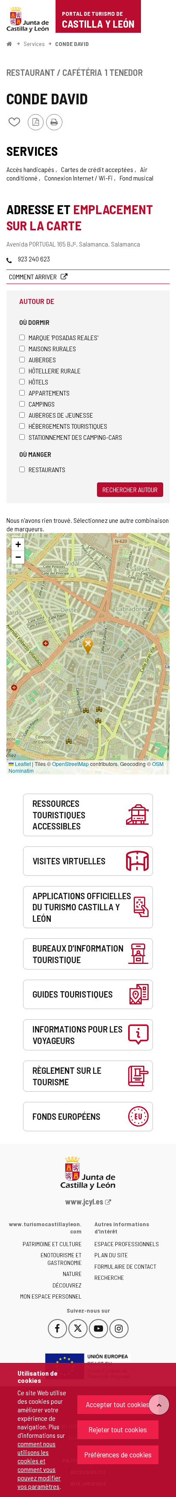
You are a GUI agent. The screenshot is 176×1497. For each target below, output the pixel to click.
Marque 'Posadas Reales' (63, 337)
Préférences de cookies (118, 1454)
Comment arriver (33, 276)
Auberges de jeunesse (61, 415)
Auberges (42, 360)
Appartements (49, 393)
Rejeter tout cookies (117, 1429)
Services (34, 43)
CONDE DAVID (72, 43)
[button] (18, 544)
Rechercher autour (130, 489)
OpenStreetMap (70, 763)
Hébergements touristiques (68, 426)
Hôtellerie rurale (55, 371)
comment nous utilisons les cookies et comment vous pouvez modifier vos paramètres (39, 1465)
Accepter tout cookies (118, 1404)
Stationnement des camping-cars (75, 437)
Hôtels (38, 382)
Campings (42, 404)
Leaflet (22, 763)
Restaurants (47, 469)
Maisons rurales (52, 348)
